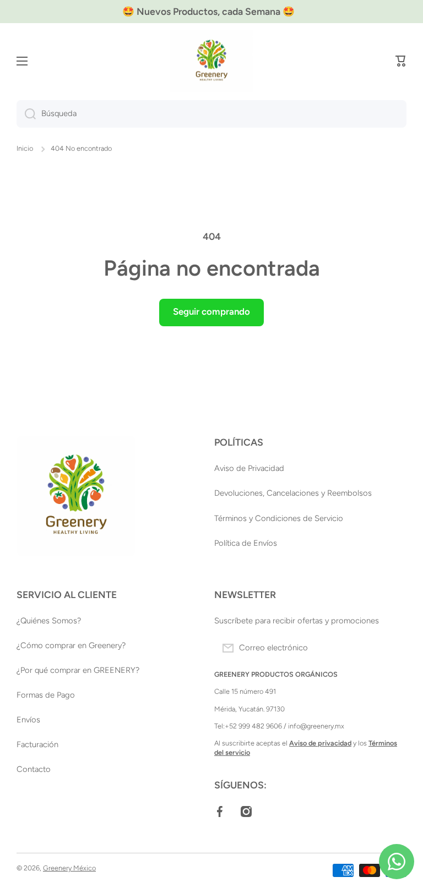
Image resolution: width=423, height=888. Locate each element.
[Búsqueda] (26, 114)
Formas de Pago (46, 695)
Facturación (37, 744)
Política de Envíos (245, 543)
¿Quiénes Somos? (49, 621)
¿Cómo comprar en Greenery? (71, 645)
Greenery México (69, 868)
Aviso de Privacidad (249, 468)
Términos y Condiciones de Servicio (278, 518)
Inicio (25, 148)
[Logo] (211, 61)
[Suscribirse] (392, 648)
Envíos (28, 720)
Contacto (34, 769)
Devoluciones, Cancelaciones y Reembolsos (293, 493)
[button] (400, 61)
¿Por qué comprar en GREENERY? (78, 670)
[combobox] (211, 114)
